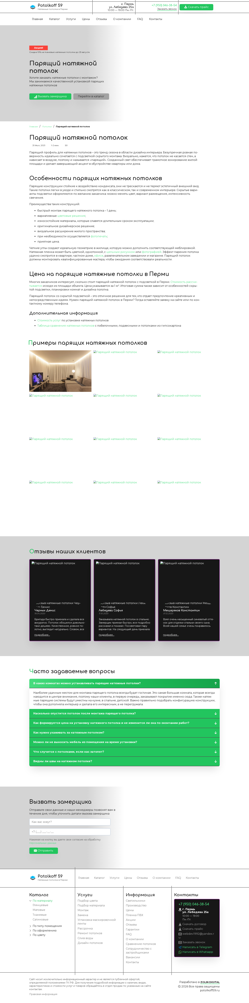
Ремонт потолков (90, 933)
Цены (86, 19)
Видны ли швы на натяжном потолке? (62, 761)
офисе (98, 255)
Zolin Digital (210, 982)
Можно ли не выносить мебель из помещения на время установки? (85, 742)
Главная (37, 19)
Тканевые (40, 914)
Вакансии (133, 957)
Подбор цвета (88, 900)
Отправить (45, 850)
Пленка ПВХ (134, 915)
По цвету (39, 935)
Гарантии (132, 929)
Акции (131, 919)
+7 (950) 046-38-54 (164, 5)
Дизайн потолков (90, 943)
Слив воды (85, 938)
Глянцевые (40, 905)
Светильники (135, 900)
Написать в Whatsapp (197, 952)
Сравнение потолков (141, 944)
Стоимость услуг (49, 320)
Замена (83, 915)
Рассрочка (85, 928)
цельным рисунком (120, 252)
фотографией (151, 252)
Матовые (39, 909)
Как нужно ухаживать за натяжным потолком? (68, 732)
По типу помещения (47, 926)
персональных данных (42, 843)
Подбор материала (91, 905)
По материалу (43, 900)
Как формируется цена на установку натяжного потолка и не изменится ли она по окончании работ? (111, 723)
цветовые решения (71, 215)
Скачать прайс (198, 7)
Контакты (155, 19)
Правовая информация (43, 994)
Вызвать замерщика (52, 96)
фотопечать (99, 236)
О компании (122, 19)
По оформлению (45, 930)
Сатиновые (40, 919)
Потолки (47, 126)
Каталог (54, 19)
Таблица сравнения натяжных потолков (65, 325)
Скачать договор (194, 924)
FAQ (140, 19)
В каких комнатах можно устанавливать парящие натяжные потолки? (87, 683)
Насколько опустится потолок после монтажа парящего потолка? (84, 713)
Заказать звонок (167, 9)
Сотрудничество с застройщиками (139, 950)
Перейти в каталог (91, 96)
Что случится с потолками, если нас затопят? (68, 751)
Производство (136, 905)
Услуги (71, 19)
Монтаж (83, 910)
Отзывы (101, 19)
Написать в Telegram (197, 947)
